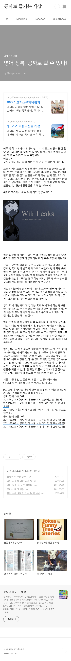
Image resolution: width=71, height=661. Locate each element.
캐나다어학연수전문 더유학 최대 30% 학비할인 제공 (25, 126)
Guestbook (59, 19)
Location (40, 19)
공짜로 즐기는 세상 (23, 6)
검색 (57, 6)
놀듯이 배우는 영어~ (17, 476)
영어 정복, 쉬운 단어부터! (20, 485)
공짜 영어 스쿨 (14, 470)
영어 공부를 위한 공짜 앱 (20, 480)
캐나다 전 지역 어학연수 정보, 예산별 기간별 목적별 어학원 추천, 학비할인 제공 (25, 132)
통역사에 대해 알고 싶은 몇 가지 (23, 493)
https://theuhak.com (18, 121)
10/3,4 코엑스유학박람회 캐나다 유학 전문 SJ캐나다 (25, 102)
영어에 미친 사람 (15, 489)
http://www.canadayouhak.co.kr (24, 97)
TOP (64, 650)
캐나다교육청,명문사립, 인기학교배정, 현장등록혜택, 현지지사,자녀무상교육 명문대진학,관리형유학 (25, 108)
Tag (6, 19)
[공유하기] (13, 456)
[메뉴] (64, 6)
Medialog (21, 19)
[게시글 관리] (18, 456)
